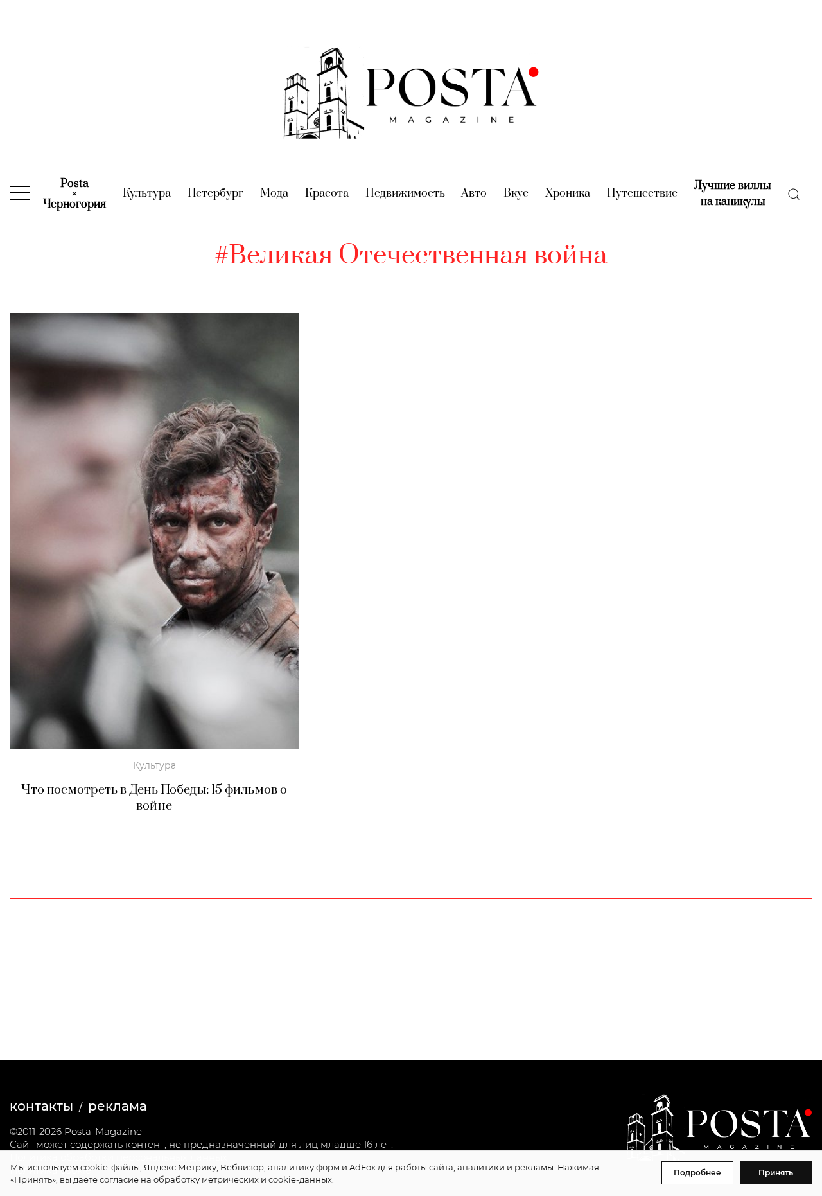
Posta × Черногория (74, 194)
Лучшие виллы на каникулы (732, 194)
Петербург (215, 193)
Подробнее (697, 1172)
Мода (274, 193)
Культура (147, 193)
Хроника (567, 193)
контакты (41, 1106)
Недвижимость (405, 193)
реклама (117, 1106)
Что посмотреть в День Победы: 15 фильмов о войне (154, 798)
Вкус (516, 193)
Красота (327, 193)
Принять (775, 1172)
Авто (474, 193)
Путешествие (642, 193)
